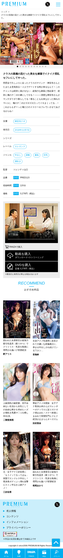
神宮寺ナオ (20, 121)
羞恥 (37, 155)
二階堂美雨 (8, 420)
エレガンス (20, 146)
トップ (4, 12)
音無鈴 (36, 354)
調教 (28, 155)
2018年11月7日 (22, 130)
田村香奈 (37, 423)
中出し (18, 155)
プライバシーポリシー (18, 527)
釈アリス (7, 354)
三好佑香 (7, 492)
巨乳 (46, 155)
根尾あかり (38, 486)
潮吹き (18, 161)
